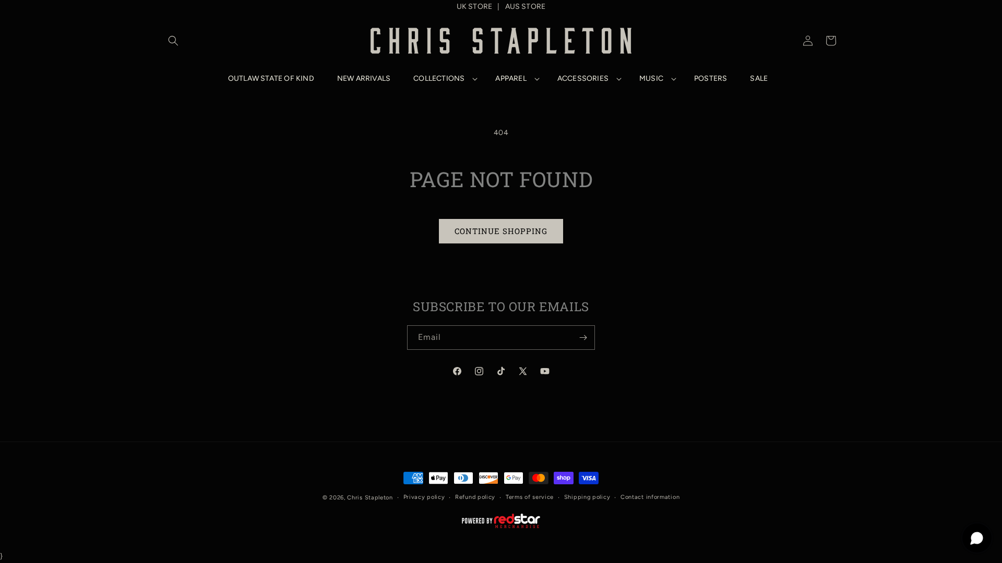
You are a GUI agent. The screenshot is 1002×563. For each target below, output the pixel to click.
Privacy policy (424, 497)
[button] (173, 40)
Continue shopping (501, 231)
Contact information (650, 497)
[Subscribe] (582, 337)
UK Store (475, 6)
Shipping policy (587, 497)
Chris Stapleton (370, 497)
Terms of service (530, 497)
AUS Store (525, 6)
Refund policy (475, 497)
